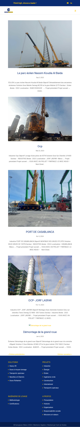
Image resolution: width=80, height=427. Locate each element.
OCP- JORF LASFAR (40, 300)
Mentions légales (39, 425)
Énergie (46, 370)
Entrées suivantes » (65, 354)
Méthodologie (14, 400)
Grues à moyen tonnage (18, 370)
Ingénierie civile (49, 377)
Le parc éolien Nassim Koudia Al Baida (40, 73)
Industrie (47, 366)
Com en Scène (61, 425)
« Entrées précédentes (16, 354)
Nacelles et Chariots (16, 377)
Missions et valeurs (51, 415)
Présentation (48, 400)
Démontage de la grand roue (40, 332)
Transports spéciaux (16, 373)
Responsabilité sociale (52, 411)
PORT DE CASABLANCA (40, 231)
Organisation (48, 407)
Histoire (47, 404)
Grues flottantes (15, 381)
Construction (48, 381)
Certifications (14, 404)
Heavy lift (12, 366)
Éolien (46, 373)
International (48, 384)
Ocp (40, 146)
